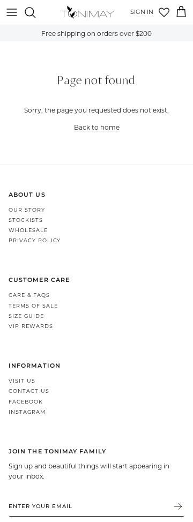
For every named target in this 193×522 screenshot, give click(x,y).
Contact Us (29, 390)
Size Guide (26, 315)
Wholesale (28, 230)
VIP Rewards (31, 326)
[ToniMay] (87, 12)
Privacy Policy (35, 240)
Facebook (26, 401)
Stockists (26, 220)
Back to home (97, 127)
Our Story (27, 209)
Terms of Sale (33, 305)
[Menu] (12, 12)
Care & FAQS (29, 295)
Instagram (27, 411)
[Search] (35, 12)
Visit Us (22, 380)
